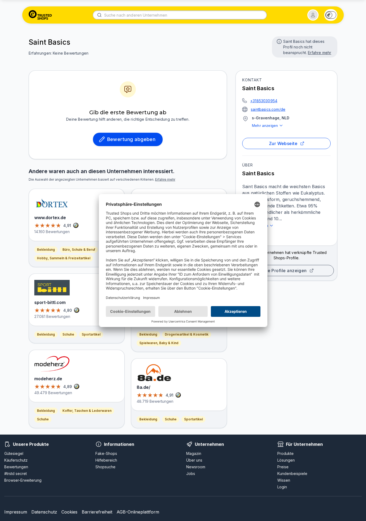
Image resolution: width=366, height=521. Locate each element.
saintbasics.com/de (268, 109)
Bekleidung (46, 250)
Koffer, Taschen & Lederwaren (86, 411)
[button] (313, 15)
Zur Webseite (283, 143)
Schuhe (68, 334)
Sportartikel (91, 334)
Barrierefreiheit (97, 512)
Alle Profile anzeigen (284, 270)
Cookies (69, 512)
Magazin (193, 453)
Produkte (285, 453)
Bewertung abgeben (131, 139)
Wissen (283, 480)
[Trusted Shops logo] (40, 15)
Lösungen (286, 460)
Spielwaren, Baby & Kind (158, 343)
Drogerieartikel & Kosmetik (186, 334)
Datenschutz (44, 512)
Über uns (194, 460)
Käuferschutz (16, 460)
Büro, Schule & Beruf (78, 250)
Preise (283, 467)
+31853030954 (263, 100)
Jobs (190, 473)
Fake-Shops (106, 453)
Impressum (15, 512)
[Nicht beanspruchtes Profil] (278, 41)
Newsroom (195, 467)
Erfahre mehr (319, 52)
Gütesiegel (13, 453)
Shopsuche (105, 467)
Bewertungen (16, 467)
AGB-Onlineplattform (138, 512)
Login (282, 487)
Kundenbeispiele (292, 473)
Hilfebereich (106, 460)
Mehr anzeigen (265, 125)
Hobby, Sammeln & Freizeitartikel (63, 258)
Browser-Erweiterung (23, 480)
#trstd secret (15, 473)
